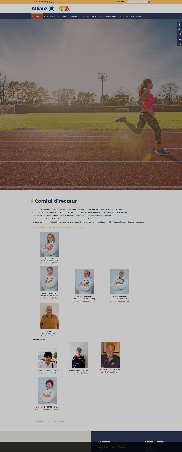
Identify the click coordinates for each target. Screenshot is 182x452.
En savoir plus (140, 447)
